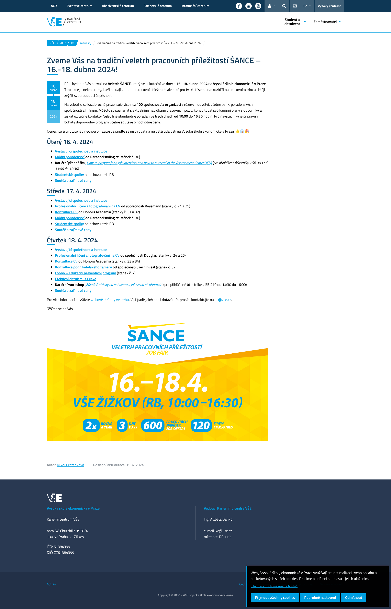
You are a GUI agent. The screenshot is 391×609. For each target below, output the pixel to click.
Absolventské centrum (118, 5)
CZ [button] (305, 5)
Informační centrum (195, 5)
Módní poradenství (70, 157)
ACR (54, 5)
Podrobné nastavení (320, 597)
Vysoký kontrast (329, 5)
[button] (239, 6)
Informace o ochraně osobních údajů (274, 586)
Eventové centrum (79, 5)
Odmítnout (353, 597)
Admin (51, 584)
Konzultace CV (66, 212)
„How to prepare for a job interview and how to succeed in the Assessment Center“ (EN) (149, 163)
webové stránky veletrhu (110, 299)
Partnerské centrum (158, 5)
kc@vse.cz (223, 299)
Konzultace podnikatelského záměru (83, 267)
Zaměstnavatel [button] (325, 21)
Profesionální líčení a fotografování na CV (87, 206)
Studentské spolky (69, 224)
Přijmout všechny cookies (275, 597)
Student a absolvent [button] (292, 21)
